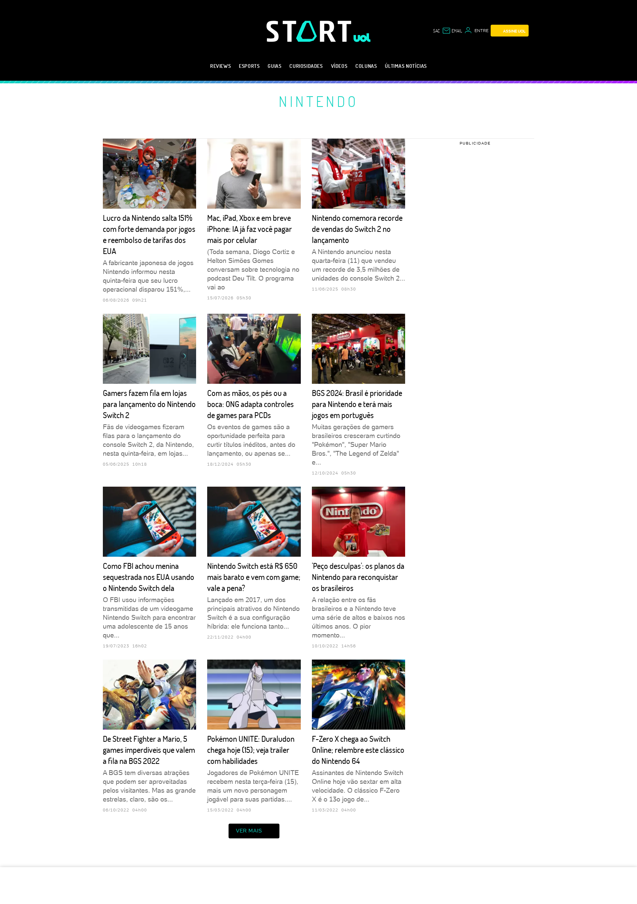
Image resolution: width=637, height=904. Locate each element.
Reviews (220, 65)
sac (436, 31)
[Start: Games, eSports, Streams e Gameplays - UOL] (310, 31)
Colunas (366, 65)
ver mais (249, 831)
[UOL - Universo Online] (362, 37)
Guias (274, 65)
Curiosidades (306, 65)
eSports (249, 65)
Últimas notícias (406, 65)
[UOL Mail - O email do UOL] (452, 30)
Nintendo (318, 101)
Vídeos (339, 65)
